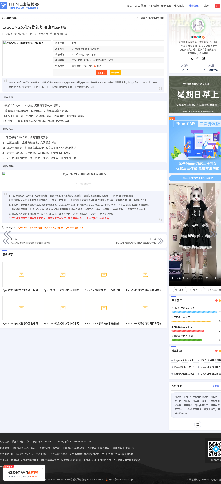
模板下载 (101, 72)
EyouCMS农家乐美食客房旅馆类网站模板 (107, 323)
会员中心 (129, 447)
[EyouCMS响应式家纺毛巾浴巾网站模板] (63, 308)
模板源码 (194, 5)
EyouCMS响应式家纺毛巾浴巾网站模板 (65, 323)
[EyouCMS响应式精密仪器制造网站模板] (21, 308)
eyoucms (23, 227)
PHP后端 (153, 5)
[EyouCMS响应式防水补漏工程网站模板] (21, 274)
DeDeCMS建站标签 (184, 373)
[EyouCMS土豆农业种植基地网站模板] (63, 274)
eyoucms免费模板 (53, 227)
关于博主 (92, 447)
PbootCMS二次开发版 (23, 447)
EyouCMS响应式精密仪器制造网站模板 (23, 323)
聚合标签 (117, 447)
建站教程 (179, 5)
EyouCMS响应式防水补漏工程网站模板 (23, 290)
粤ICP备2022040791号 (120, 479)
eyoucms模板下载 (74, 227)
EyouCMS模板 (156, 17)
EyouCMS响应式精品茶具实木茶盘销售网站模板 (152, 290)
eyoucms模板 (36, 227)
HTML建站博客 (19, 5)
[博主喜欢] (173, 188)
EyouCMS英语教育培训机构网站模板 (146, 323)
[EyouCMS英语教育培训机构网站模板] (145, 308)
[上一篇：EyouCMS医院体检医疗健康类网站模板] (7, 234)
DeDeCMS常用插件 (211, 366)
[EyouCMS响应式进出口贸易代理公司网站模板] (104, 274)
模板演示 (115, 72)
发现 (207, 5)
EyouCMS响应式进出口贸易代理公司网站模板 (110, 290)
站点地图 (104, 447)
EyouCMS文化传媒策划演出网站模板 (34, 27)
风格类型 (181, 290)
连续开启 (199, 290)
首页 (129, 5)
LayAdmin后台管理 (184, 360)
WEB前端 (140, 5)
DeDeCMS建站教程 (211, 373)
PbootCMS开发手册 (184, 366)
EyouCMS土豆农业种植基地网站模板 (64, 290)
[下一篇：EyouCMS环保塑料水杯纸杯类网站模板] (214, 234)
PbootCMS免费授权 (73, 447)
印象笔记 (166, 5)
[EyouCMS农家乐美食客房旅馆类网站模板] (104, 308)
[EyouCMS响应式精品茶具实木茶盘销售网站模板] (145, 274)
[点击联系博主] (198, 26)
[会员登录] (217, 6)
